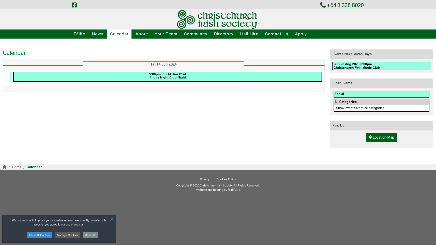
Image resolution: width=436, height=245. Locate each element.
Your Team (166, 34)
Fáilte (79, 34)
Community (195, 34)
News (98, 34)
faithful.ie (234, 189)
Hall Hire (249, 34)
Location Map (383, 137)
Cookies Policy (226, 179)
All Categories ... (347, 102)
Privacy (204, 179)
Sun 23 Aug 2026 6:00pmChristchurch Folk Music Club (357, 65)
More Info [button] (90, 235)
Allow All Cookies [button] (39, 235)
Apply (301, 34)
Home (17, 167)
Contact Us (276, 34)
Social (339, 94)
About (141, 34)
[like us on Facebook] (74, 5)
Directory (223, 34)
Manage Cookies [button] (67, 235)
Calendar (119, 34)
